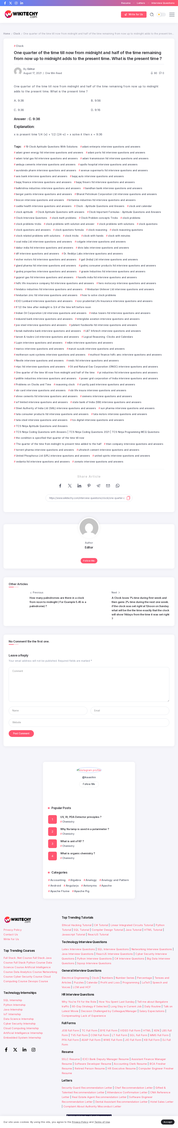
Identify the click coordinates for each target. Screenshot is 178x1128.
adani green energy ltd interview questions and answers (49, 152)
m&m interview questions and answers (90, 342)
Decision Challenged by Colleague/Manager (109, 1011)
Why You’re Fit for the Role (79, 1001)
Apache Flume (60, 891)
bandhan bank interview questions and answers (113, 188)
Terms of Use (102, 1122)
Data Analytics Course (28, 972)
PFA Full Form (70, 1039)
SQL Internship (12, 1000)
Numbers (107, 977)
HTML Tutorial (153, 929)
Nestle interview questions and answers (40, 360)
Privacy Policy (12, 929)
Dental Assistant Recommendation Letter (121, 1101)
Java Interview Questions (78, 954)
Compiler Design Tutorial (107, 929)
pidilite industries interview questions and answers (46, 378)
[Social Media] (5, 3)
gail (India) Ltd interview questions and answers (109, 259)
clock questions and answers (33, 229)
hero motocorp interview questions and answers (127, 283)
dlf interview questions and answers (37, 253)
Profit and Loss (110, 982)
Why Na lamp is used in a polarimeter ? (84, 829)
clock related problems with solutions (38, 235)
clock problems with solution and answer (70, 224)
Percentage (144, 977)
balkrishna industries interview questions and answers (48, 188)
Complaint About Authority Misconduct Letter (92, 1106)
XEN (156, 1030)
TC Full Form (90, 1030)
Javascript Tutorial (73, 934)
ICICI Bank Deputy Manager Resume (105, 1059)
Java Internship (13, 1009)
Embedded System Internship (22, 1037)
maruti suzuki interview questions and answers (97, 348)
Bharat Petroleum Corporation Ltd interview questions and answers (117, 194)
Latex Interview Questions (78, 949)
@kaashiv (89, 777)
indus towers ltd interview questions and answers (120, 313)
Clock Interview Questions (31, 218)
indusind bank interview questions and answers (44, 319)
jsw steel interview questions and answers (41, 325)
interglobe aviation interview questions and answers (108, 319)
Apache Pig (81, 891)
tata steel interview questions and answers (42, 420)
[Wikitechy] (20, 14)
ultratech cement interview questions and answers (109, 449)
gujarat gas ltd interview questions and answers (44, 277)
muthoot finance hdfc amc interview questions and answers (126, 354)
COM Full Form (100, 1035)
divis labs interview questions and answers (103, 247)
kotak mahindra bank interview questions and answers (48, 331)
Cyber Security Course (28, 976)
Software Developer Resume (93, 1063)
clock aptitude (24, 212)
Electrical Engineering (75, 977)
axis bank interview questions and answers (41, 176)
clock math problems (64, 218)
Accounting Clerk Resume (130, 1063)
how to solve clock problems (99, 295)
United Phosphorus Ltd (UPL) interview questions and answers (53, 455)
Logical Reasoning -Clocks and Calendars (108, 336)
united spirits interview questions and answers (122, 455)
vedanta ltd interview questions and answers (43, 461)
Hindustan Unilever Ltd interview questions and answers (120, 289)
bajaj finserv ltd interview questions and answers (105, 182)
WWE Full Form (113, 1039)
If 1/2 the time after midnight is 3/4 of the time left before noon (53, 307)
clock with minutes (119, 235)
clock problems (131, 218)
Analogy (91, 880)
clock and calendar (140, 206)
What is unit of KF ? (72, 841)
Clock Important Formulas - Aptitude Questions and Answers (125, 212)
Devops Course (38, 981)
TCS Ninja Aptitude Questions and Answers (42, 426)
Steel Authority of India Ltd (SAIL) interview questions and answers (56, 408)
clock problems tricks (28, 224)
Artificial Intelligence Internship (23, 1033)
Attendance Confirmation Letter (127, 1092)
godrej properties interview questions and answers (46, 271)
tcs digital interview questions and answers (98, 420)
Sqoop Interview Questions (94, 963)
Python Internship (14, 1004)
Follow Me (89, 560)
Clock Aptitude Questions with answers (61, 212)
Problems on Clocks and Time (33, 384)
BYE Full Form (109, 1030)
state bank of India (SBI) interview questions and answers (106, 402)
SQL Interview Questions (113, 949)
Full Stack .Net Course (17, 958)
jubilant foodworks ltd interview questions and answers (104, 325)
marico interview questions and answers (40, 348)
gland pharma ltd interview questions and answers (46, 265)
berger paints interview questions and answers (44, 194)
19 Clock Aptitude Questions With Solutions (52, 146)
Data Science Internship (18, 1019)
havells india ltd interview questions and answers (107, 277)
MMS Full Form (159, 1035)
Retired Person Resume (90, 1068)
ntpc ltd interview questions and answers (40, 366)
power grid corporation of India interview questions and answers (119, 378)
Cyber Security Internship (19, 1023)
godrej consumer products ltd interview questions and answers (118, 265)
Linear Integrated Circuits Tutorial (132, 925)
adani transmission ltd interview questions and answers (115, 158)
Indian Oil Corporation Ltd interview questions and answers (51, 313)
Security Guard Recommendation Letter (87, 1087)
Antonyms (90, 885)
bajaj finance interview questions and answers (43, 182)
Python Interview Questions (94, 958)
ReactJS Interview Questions (114, 954)
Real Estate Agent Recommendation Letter (99, 1097)
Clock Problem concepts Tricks (99, 218)
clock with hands (93, 235)
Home (6, 33)
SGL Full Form (138, 1035)
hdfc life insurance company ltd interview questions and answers (55, 283)
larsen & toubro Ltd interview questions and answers (47, 336)
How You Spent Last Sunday (117, 1001)
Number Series (125, 977)
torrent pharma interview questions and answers (45, 449)
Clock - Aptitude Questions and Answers (100, 206)
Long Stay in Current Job (126, 1006)
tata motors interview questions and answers (120, 414)
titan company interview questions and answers (134, 444)
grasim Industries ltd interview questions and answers (113, 271)
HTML (147, 1030)
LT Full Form (119, 1035)
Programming (130, 982)
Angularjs (72, 885)
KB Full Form (152, 1039)
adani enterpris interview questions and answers (111, 146)
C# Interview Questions (129, 958)
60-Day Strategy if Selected (90, 1006)
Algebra (75, 880)
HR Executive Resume (121, 1068)
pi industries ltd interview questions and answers (128, 372)
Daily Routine (152, 1006)
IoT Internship (12, 1014)
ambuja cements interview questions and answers (46, 164)
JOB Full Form (70, 1030)
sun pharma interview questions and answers (128, 408)
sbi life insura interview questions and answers (98, 390)
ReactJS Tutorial (98, 934)
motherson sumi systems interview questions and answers (51, 354)
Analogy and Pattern (115, 880)
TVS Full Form (79, 1035)
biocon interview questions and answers (40, 200)
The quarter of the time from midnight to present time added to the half (58, 444)
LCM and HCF (82, 987)
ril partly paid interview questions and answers (107, 384)
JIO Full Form (133, 1039)
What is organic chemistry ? (77, 853)
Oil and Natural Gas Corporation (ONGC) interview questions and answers (114, 366)
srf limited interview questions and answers (42, 402)
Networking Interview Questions (151, 949)
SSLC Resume (71, 1059)
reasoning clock (65, 384)
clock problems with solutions (116, 224)
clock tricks (72, 235)
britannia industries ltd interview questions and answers (102, 200)
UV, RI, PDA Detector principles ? (81, 817)
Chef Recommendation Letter (134, 1087)
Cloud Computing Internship (21, 1028)
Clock (16, 33)
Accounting (58, 880)
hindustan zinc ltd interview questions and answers (47, 295)
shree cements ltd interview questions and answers (47, 396)
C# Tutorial (101, 925)
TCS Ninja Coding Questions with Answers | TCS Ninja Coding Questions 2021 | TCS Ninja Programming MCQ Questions (87, 432)
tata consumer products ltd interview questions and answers (52, 414)
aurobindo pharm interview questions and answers (46, 170)
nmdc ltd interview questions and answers (93, 360)
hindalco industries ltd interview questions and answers (49, 289)
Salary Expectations (152, 1011)
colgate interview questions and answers (101, 241)
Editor (31, 69)
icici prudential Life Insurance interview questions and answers (114, 301)
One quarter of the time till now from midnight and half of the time (55, 372)
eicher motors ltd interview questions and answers (46, 259)
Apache (107, 885)
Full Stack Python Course (29, 962)
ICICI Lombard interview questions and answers (44, 301)
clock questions (148, 224)
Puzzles (79, 982)
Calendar (92, 982)
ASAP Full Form (91, 1039)
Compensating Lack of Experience (84, 1015)
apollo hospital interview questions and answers (109, 164)
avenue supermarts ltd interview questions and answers (114, 170)
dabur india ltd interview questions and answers (44, 247)
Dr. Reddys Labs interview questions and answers (93, 253)
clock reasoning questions (127, 229)
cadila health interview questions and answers (43, 206)
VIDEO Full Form (130, 1030)
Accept (168, 1122)
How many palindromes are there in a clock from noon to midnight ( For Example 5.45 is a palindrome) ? (58, 602)
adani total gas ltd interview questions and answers (47, 158)
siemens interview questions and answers (107, 396)
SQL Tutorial (81, 929)
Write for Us (11, 939)
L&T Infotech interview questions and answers (113, 331)
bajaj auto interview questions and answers (98, 176)
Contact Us (10, 934)
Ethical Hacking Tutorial (77, 925)
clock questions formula (69, 229)
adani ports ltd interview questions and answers (116, 152)
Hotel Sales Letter (161, 1101)
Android (55, 885)
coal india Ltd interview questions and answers (44, 241)
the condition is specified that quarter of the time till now (50, 437)
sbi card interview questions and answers (41, 390)
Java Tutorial (134, 929)
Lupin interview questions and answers (39, 342)
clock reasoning (97, 229)
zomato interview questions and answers (98, 461)
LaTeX (146, 982)
